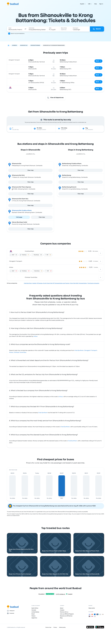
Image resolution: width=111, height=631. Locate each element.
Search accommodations (17, 33)
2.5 (50, 254)
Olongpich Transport (15, 261)
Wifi (47, 254)
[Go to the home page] (13, 4)
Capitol (34, 283)
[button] (25, 29)
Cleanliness (36, 254)
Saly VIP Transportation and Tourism (59, 283)
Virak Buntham (29, 251)
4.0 (41, 254)
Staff (13, 254)
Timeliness (24, 254)
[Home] (9, 45)
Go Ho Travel (46, 283)
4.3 (16, 254)
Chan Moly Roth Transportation (78, 283)
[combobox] (15, 29)
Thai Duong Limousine (93, 283)
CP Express (40, 283)
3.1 (28, 254)
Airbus (11, 267)
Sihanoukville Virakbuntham (22, 210)
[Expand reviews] (100, 253)
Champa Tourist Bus (31, 277)
